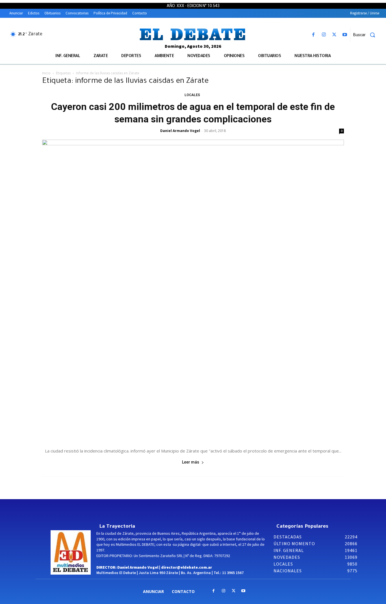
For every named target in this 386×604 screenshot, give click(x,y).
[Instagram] (324, 35)
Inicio (46, 73)
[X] (334, 35)
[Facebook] (313, 35)
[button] (366, 35)
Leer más (190, 462)
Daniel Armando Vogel (180, 130)
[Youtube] (345, 35)
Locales (192, 95)
